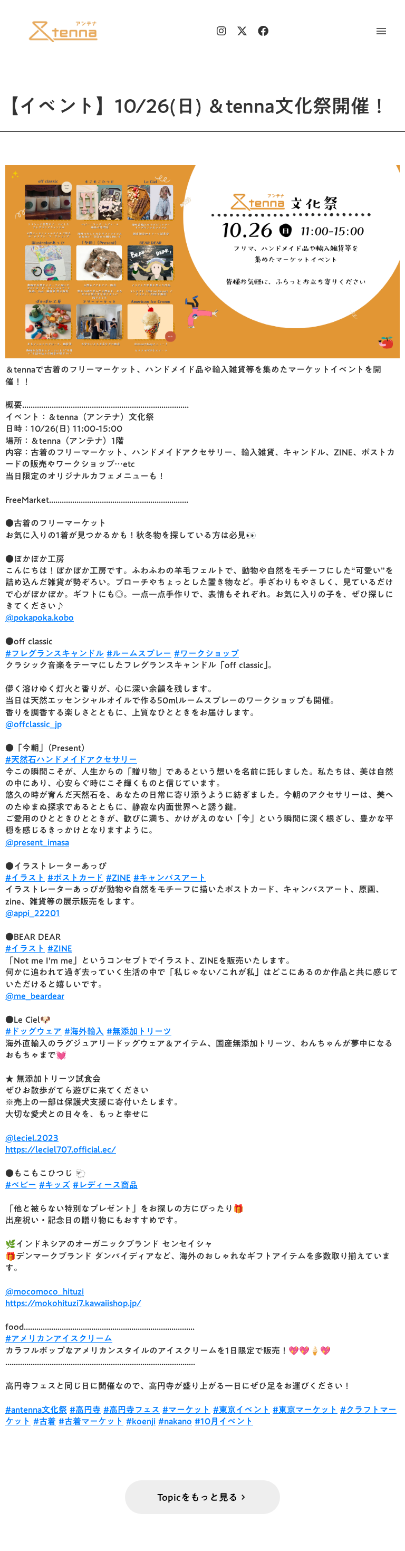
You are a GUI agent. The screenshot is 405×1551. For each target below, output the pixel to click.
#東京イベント (241, 1409)
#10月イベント (224, 1421)
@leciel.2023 (32, 1137)
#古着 (44, 1421)
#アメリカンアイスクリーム (58, 1338)
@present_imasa (37, 842)
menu (381, 31)
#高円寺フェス (131, 1409)
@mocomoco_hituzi (44, 1291)
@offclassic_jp (33, 724)
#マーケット (186, 1409)
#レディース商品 (105, 1184)
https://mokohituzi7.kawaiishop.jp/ (73, 1303)
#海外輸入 (84, 1031)
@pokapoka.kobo (39, 617)
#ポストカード (75, 877)
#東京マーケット (305, 1409)
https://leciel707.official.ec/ (60, 1149)
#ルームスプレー (139, 653)
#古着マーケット (91, 1421)
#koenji (141, 1421)
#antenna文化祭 (36, 1409)
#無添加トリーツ (139, 1031)
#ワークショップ (206, 653)
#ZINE (118, 877)
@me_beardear (34, 995)
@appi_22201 (32, 913)
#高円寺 (85, 1409)
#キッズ (54, 1184)
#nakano (175, 1421)
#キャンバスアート (169, 877)
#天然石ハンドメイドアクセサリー (71, 759)
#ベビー (20, 1184)
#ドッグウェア (33, 1031)
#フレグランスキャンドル (54, 653)
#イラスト (25, 877)
